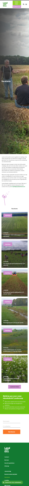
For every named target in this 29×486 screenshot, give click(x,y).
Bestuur (6, 460)
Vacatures (7, 477)
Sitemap (6, 466)
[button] (23, 4)
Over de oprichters (9, 463)
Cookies (6, 480)
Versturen (11, 432)
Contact (6, 457)
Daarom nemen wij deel (10, 474)
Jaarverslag (7, 471)
